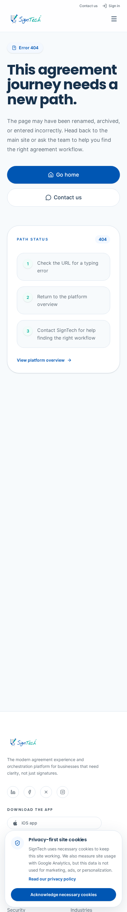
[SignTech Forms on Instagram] (63, 792)
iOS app (29, 822)
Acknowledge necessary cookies (63, 894)
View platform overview (41, 360)
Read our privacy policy (52, 878)
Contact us (88, 6)
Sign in (114, 6)
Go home (67, 175)
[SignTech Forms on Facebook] (29, 792)
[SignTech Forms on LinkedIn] (13, 792)
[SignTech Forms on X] (46, 792)
